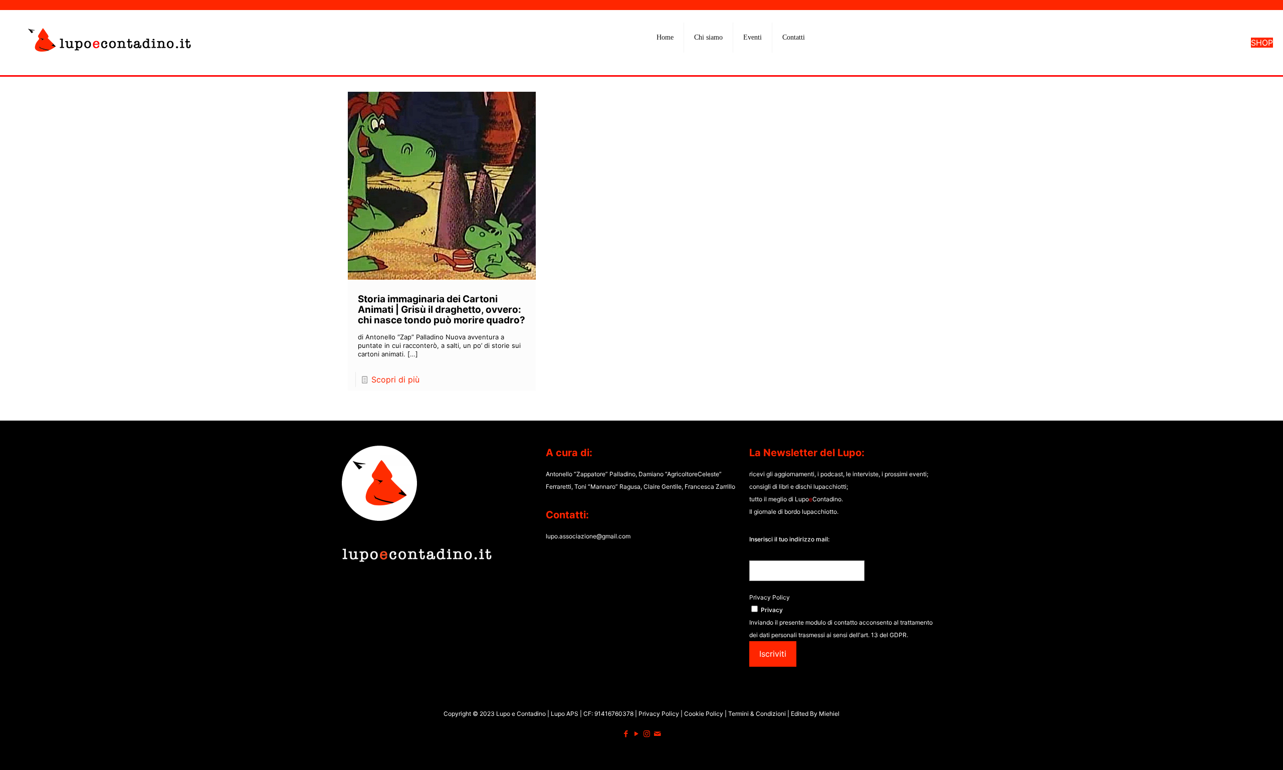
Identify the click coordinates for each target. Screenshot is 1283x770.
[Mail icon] (657, 733)
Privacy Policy (769, 597)
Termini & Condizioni (757, 713)
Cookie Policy (704, 713)
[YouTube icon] (636, 733)
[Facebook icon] (625, 733)
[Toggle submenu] (708, 63)
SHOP (1262, 43)
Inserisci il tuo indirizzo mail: (789, 539)
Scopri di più (395, 379)
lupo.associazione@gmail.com (588, 536)
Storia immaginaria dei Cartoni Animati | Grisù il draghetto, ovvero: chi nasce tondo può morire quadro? (441, 309)
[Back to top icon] (1234, 749)
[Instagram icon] (647, 733)
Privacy (772, 610)
